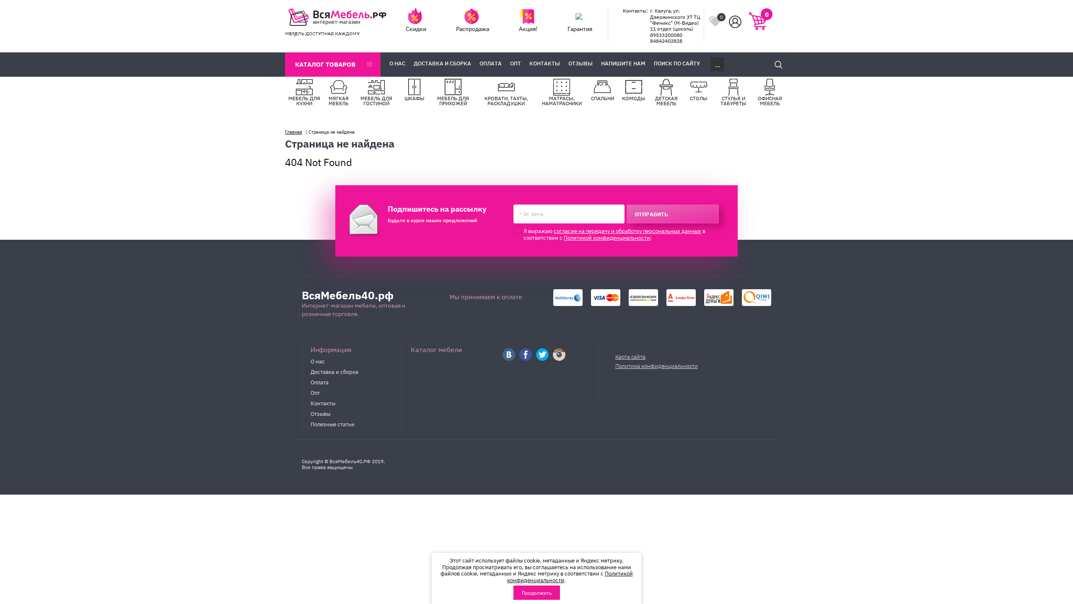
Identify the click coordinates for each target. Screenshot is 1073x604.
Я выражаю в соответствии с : (614, 234)
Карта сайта (630, 356)
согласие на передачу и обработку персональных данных (627, 230)
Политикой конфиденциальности (607, 237)
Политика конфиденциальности (656, 365)
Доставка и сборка (334, 371)
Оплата (320, 382)
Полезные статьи (333, 424)
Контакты (323, 403)
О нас (318, 361)
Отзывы (320, 413)
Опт (315, 392)
